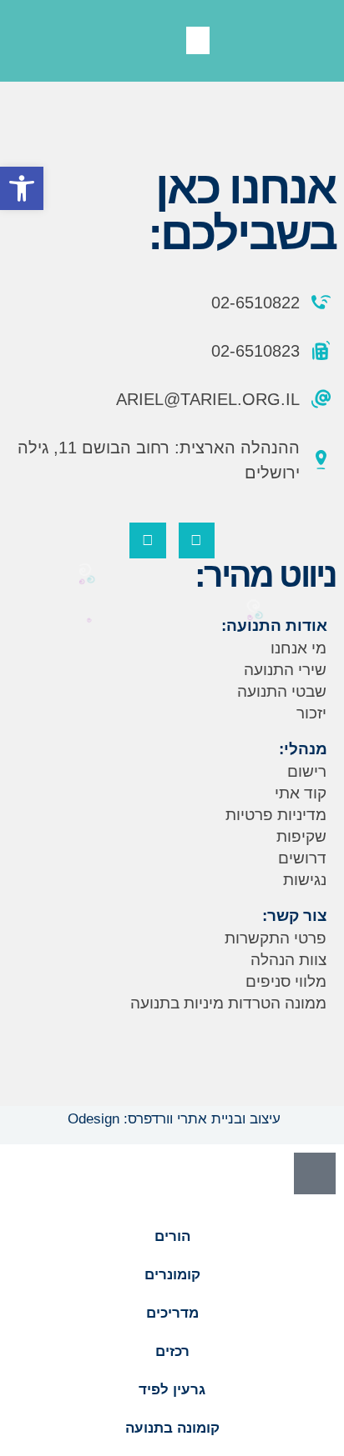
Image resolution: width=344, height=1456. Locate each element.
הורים (172, 1236)
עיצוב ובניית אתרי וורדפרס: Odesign (172, 1119)
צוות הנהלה (288, 959)
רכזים (172, 1351)
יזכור (311, 713)
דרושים (302, 858)
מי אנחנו (298, 648)
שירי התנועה (285, 669)
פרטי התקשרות (275, 938)
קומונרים (172, 1275)
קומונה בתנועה (172, 1428)
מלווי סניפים (285, 981)
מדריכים (172, 1313)
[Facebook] (197, 540)
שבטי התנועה (281, 691)
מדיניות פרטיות (275, 814)
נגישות (304, 879)
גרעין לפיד (172, 1390)
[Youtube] (147, 540)
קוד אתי (300, 793)
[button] (198, 40)
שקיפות (301, 836)
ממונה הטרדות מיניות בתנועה (228, 1003)
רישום (306, 771)
